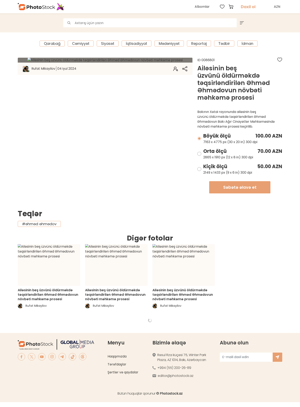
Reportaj (199, 43)
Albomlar (202, 6)
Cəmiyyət (80, 43)
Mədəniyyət (169, 43)
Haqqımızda (117, 356)
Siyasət (107, 43)
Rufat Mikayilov (53, 68)
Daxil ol (248, 7)
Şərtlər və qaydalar (123, 372)
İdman (247, 43)
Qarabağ (52, 43)
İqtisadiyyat (136, 43)
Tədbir (224, 43)
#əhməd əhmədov (39, 223)
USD (277, 16)
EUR (277, 25)
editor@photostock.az (175, 375)
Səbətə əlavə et (240, 187)
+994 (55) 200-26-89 (174, 367)
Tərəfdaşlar (117, 364)
